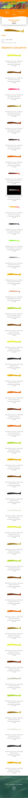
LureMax (14, 21)
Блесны (21, 13)
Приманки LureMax (14, 20)
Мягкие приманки (21, 11)
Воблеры (7, 13)
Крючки (7, 11)
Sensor (14, 23)
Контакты (14, 14)
